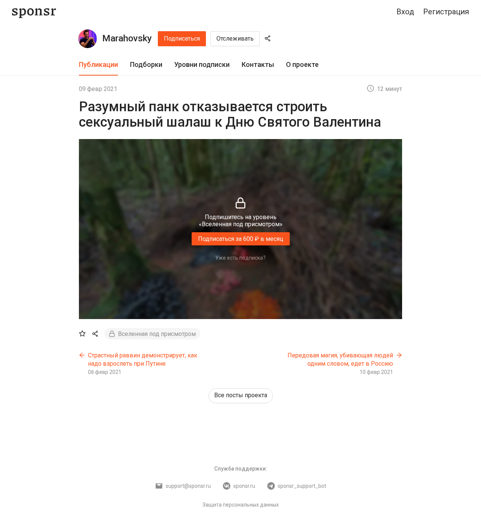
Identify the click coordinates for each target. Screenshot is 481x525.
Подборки (146, 64)
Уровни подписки (202, 64)
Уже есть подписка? (240, 258)
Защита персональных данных (241, 505)
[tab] (98, 65)
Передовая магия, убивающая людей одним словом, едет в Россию (340, 359)
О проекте (302, 64)
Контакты (258, 64)
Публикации (98, 64)
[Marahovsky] (87, 38)
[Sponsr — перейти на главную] (34, 12)
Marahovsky (127, 38)
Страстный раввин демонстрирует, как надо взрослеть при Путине (142, 359)
